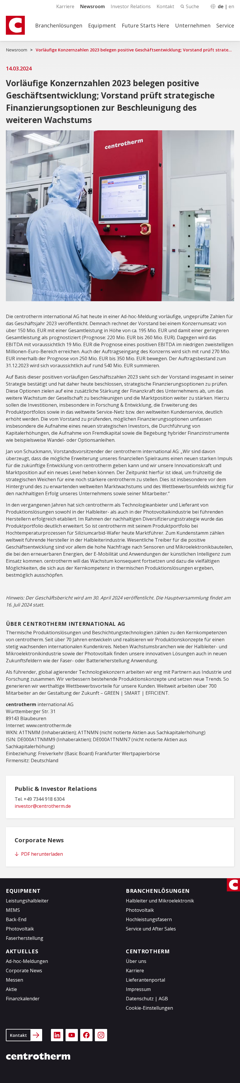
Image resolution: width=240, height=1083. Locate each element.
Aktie (11, 989)
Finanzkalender (23, 998)
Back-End (16, 919)
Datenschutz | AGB (147, 998)
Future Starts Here (145, 25)
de (221, 6)
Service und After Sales (151, 929)
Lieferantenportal (145, 980)
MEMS (13, 910)
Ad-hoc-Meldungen (27, 961)
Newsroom (92, 6)
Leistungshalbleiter (27, 900)
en (231, 6)
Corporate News (24, 970)
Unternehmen (192, 25)
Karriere (65, 6)
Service (225, 25)
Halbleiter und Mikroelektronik (160, 900)
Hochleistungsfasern (149, 919)
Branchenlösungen (58, 25)
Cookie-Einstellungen (149, 1008)
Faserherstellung (24, 938)
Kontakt (165, 6)
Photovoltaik (20, 929)
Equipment (102, 25)
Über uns (136, 961)
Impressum (138, 989)
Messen (14, 980)
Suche (192, 6)
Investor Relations (131, 6)
